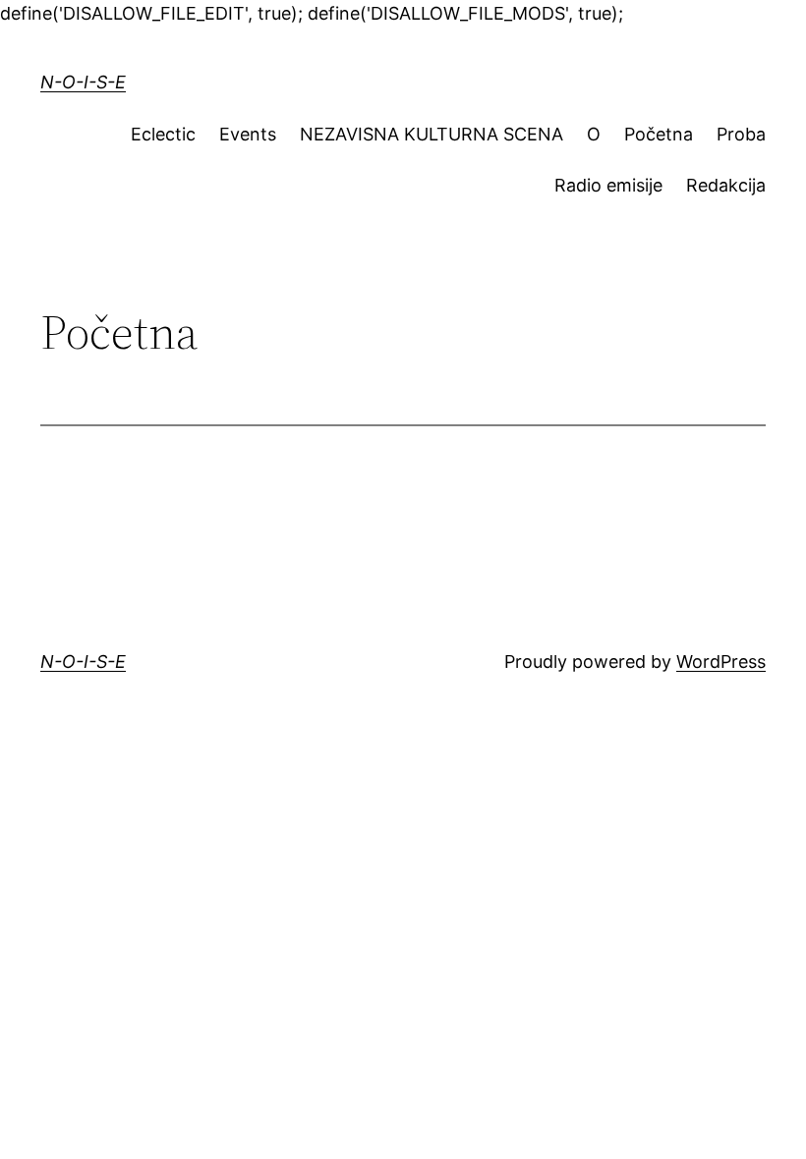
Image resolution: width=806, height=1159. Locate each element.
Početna (658, 134)
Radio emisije (608, 185)
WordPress (721, 661)
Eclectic (163, 134)
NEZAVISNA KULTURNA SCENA (431, 134)
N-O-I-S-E (83, 82)
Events (247, 134)
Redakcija (726, 185)
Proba (741, 134)
